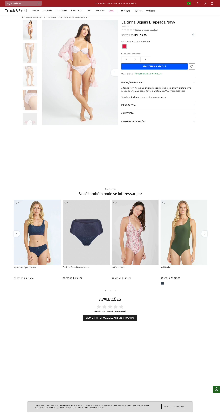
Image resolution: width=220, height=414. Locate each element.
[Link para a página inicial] (22, 17)
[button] (126, 59)
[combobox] (23, 3)
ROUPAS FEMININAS (34, 17)
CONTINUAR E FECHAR (173, 407)
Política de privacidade (44, 407)
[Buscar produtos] (38, 3)
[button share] (193, 35)
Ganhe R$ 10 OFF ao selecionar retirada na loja (114, 3)
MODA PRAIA (50, 17)
